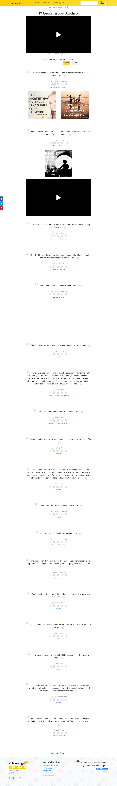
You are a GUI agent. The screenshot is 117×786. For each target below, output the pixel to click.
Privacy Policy (13, 778)
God (51, 239)
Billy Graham (102, 769)
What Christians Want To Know (51, 765)
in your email (58, 7)
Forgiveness (63, 239)
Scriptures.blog (47, 770)
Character (55, 269)
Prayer (62, 578)
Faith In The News (47, 768)
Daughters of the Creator (49, 767)
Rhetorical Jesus (47, 772)
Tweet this (104, 771)
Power (55, 357)
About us (11, 772)
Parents (64, 87)
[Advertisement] (58, 324)
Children (61, 297)
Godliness (62, 146)
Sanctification (65, 395)
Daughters (65, 423)
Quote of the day (13, 770)
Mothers (58, 87)
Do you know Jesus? (48, 775)
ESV (10, 777)
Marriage (50, 395)
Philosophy (61, 545)
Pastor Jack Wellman (68, 54)
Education (62, 735)
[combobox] (89, 3)
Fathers (52, 87)
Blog (10, 774)
